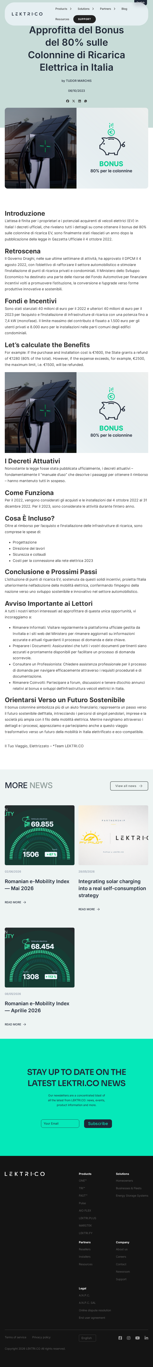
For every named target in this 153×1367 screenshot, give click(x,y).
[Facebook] (68, 101)
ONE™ (83, 1180)
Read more (13, 902)
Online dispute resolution (95, 1310)
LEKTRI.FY (85, 1233)
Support (84, 19)
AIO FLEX (85, 1210)
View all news (125, 786)
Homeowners (124, 1180)
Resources (62, 19)
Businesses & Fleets (128, 1188)
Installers (84, 1256)
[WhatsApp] (85, 101)
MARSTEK (85, 1225)
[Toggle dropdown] (70, 8)
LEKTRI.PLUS (87, 1218)
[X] (73, 101)
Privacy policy (41, 1337)
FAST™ (83, 1195)
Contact (121, 1264)
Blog (124, 8)
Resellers (84, 1249)
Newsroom (123, 1271)
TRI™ (82, 1188)
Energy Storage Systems (132, 1195)
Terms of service (15, 1337)
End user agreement (92, 1317)
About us (122, 1249)
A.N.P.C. (84, 1295)
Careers (121, 1256)
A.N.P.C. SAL (87, 1302)
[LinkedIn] (79, 101)
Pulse (82, 1203)
